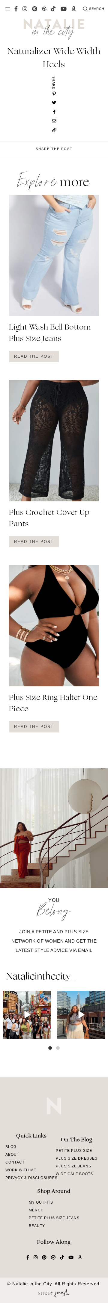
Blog (10, 1147)
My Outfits (41, 1202)
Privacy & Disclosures (31, 1178)
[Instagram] (45, 1033)
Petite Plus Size (74, 1151)
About (12, 1154)
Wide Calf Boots (74, 1174)
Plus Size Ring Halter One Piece (53, 704)
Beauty (37, 1226)
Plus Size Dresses (77, 1158)
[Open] (27, 1015)
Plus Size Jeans (73, 1166)
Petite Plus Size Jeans (54, 1218)
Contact (15, 1162)
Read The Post (34, 356)
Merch (36, 1210)
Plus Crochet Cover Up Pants (49, 519)
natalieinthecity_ (40, 977)
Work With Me (20, 1170)
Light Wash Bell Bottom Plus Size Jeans (50, 333)
